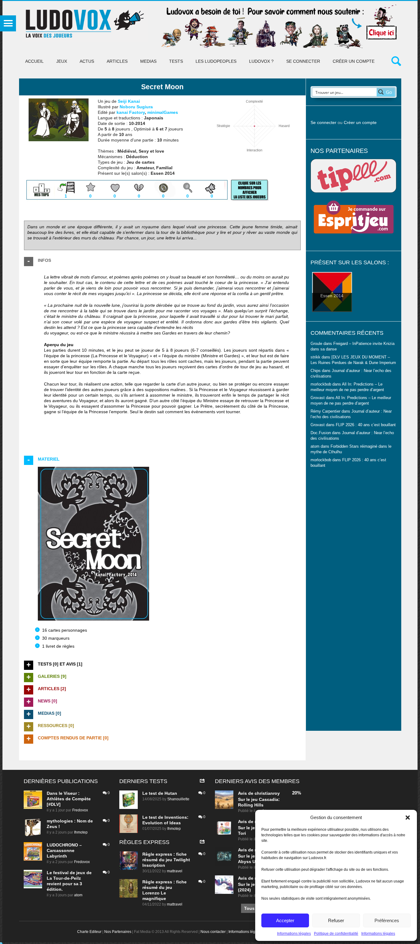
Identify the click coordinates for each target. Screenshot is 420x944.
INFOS (44, 260)
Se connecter (303, 61)
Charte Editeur (89, 932)
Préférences (386, 920)
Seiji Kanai (129, 101)
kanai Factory (131, 112)
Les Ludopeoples (216, 61)
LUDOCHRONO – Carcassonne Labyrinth (64, 850)
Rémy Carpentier (325, 411)
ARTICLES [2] (52, 688)
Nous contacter (213, 932)
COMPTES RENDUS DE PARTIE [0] (73, 737)
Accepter (285, 920)
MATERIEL (49, 459)
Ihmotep (81, 832)
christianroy (267, 793)
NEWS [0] (47, 700)
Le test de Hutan (159, 793)
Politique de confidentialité (336, 933)
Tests (176, 61)
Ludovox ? (261, 61)
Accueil (34, 61)
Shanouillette (178, 799)
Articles (117, 61)
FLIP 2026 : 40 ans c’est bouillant (366, 425)
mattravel (174, 871)
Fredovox (80, 810)
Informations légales (294, 933)
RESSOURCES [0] (56, 725)
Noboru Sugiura (136, 106)
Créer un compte (353, 61)
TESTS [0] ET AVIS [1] (60, 664)
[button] (408, 817)
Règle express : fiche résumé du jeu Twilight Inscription (166, 860)
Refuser (336, 920)
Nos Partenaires (117, 932)
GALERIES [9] (52, 676)
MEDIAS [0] (49, 713)
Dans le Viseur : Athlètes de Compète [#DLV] (69, 799)
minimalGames (162, 112)
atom (78, 895)
